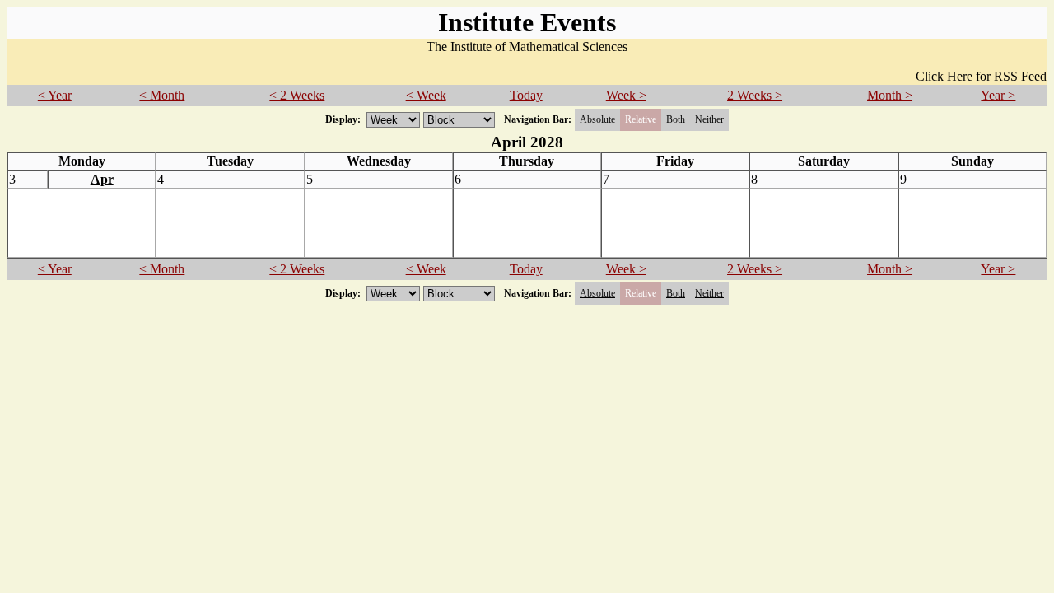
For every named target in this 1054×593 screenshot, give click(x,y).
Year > (998, 95)
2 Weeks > (754, 95)
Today (526, 95)
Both (675, 119)
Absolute (597, 119)
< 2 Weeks (296, 95)
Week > (626, 95)
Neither (709, 119)
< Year (55, 95)
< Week (426, 95)
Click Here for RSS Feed (981, 76)
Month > (889, 95)
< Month (161, 95)
